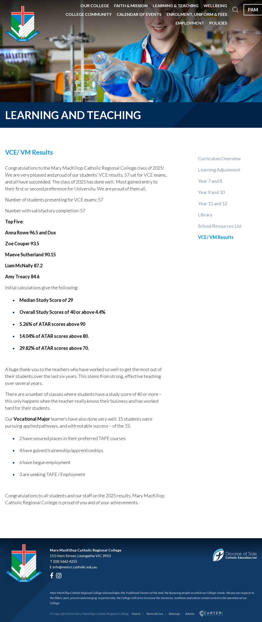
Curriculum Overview (219, 158)
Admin (189, 614)
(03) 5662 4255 (65, 561)
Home (136, 614)
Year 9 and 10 (211, 192)
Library (205, 214)
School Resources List (220, 226)
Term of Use (154, 614)
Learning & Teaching (176, 5)
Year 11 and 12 (212, 203)
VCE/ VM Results (216, 237)
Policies (218, 22)
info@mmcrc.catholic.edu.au (75, 567)
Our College (94, 5)
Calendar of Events (139, 14)
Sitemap (174, 614)
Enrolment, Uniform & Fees (197, 14)
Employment (190, 22)
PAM (253, 10)
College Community (89, 14)
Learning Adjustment (219, 169)
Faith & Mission (131, 5)
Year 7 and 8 (210, 181)
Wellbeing (215, 5)
